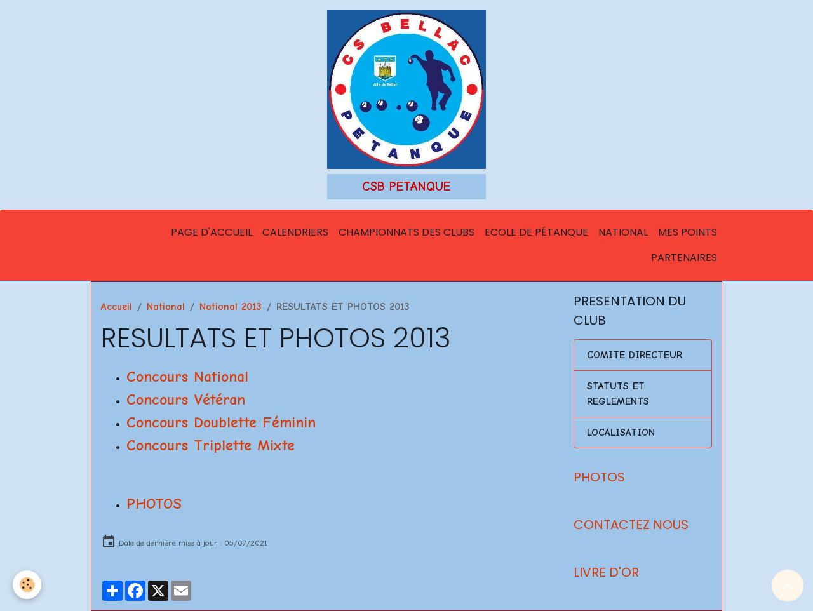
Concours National (187, 377)
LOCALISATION (621, 432)
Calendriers (295, 232)
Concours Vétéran (185, 399)
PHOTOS (154, 504)
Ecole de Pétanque (536, 232)
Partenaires (684, 257)
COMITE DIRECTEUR (634, 355)
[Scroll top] (787, 585)
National (623, 232)
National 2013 (230, 306)
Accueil (116, 306)
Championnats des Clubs (406, 232)
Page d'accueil (211, 232)
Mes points (687, 232)
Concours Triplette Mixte (210, 445)
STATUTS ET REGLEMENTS (618, 393)
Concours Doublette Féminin (221, 422)
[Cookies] (27, 584)
